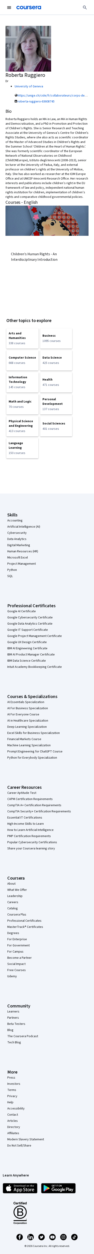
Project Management (21, 563)
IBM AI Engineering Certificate (27, 648)
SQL (10, 576)
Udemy (12, 976)
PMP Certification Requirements (29, 836)
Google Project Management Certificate (34, 636)
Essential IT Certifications (24, 817)
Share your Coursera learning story (31, 848)
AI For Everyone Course (23, 714)
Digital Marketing (18, 545)
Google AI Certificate (21, 611)
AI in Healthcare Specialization (27, 720)
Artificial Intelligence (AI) (23, 526)
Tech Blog (14, 1042)
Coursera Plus (16, 914)
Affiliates (13, 1133)
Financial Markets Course (24, 739)
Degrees (13, 933)
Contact (12, 1114)
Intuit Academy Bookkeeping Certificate (34, 667)
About (11, 883)
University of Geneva (29, 86)
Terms (11, 1090)
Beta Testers (16, 1024)
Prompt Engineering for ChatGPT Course (35, 751)
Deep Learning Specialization (27, 727)
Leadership (15, 896)
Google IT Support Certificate (27, 630)
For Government (18, 945)
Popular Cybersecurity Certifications (32, 842)
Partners (13, 1017)
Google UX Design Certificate (27, 642)
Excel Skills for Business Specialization (33, 733)
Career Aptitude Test (21, 793)
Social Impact (16, 964)
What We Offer (17, 890)
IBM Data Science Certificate (26, 660)
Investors (13, 1084)
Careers (12, 902)
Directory (13, 1127)
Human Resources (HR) (22, 551)
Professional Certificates (24, 920)
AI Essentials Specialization (25, 702)
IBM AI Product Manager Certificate (31, 654)
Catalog (12, 908)
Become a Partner (19, 958)
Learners (13, 1011)
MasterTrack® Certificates (25, 927)
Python (12, 570)
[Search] (84, 7)
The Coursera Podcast (22, 1036)
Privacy (12, 1096)
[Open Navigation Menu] (9, 7)
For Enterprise (17, 939)
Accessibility (16, 1108)
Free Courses (16, 970)
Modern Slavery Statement (25, 1139)
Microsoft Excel (17, 557)
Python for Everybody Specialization (32, 757)
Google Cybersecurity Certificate (30, 617)
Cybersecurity (17, 533)
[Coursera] (28, 7)
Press (11, 1077)
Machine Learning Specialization (29, 745)
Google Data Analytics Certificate (29, 623)
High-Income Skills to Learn (25, 824)
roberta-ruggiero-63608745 (36, 101)
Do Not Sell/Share (19, 1145)
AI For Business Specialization (27, 708)
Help (10, 1102)
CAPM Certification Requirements (30, 799)
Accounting (15, 520)
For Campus (15, 951)
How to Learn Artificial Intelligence (30, 830)
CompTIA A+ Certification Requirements (34, 805)
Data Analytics (16, 539)
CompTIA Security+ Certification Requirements (39, 811)
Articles (12, 1121)
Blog (10, 1030)
